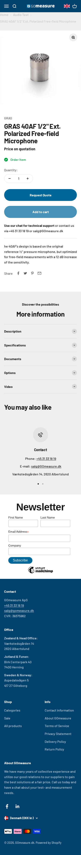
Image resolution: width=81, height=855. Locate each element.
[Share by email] (39, 273)
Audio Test (21, 15)
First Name (15, 517)
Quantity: (11, 170)
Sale (7, 718)
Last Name (47, 517)
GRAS (8, 118)
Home (4, 15)
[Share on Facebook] (18, 273)
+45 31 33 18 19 (46, 458)
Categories (12, 710)
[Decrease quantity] (9, 178)
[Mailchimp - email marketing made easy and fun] (40, 573)
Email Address (18, 532)
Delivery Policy (55, 741)
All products (13, 726)
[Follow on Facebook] (7, 806)
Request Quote (41, 195)
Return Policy (54, 749)
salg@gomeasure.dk (19, 610)
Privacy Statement (58, 734)
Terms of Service (57, 726)
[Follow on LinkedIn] (17, 806)
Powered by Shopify (48, 842)
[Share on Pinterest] (32, 273)
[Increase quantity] (27, 178)
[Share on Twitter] (25, 273)
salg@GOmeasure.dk (46, 466)
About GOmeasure (58, 718)
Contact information (59, 710)
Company (14, 545)
